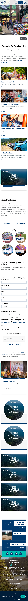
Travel (5, 586)
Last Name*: (5, 285)
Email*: (3, 291)
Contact (23, 574)
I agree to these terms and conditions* (10, 329)
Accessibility (14, 574)
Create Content (11, 577)
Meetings (22, 586)
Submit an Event (7, 153)
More (3, 87)
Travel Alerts (15, 3)
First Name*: (5, 279)
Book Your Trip (20, 3)
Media (20, 577)
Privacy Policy (10, 579)
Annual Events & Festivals (10, 104)
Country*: (4, 303)
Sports (13, 586)
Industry (14, 588)
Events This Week (7, 82)
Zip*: (2, 297)
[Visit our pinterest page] (16, 554)
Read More (8, 391)
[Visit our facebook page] (7, 554)
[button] (22, 596)
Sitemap (19, 579)
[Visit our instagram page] (20, 554)
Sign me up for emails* (10, 311)
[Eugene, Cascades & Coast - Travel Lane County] (3, 2)
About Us (5, 574)
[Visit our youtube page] (11, 554)
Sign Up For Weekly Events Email (13, 128)
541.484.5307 (14, 570)
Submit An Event (9, 381)
